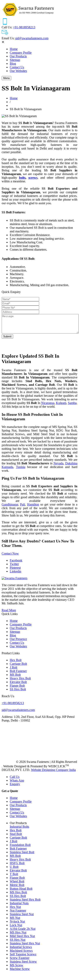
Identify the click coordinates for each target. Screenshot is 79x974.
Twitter (14, 564)
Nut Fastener (18, 910)
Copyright (8, 761)
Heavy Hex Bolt (20, 678)
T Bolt (14, 874)
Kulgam (61, 403)
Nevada (58, 463)
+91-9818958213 (24, 27)
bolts (22, 177)
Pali (22, 504)
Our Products (18, 56)
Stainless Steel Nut (22, 914)
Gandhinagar (10, 504)
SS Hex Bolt (18, 689)
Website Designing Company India (53, 770)
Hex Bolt (15, 660)
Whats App (17, 780)
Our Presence (18, 639)
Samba (72, 403)
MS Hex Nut (18, 932)
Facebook (16, 560)
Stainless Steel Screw (23, 961)
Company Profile (21, 52)
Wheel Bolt (17, 881)
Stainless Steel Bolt (22, 852)
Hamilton (33, 504)
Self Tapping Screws (23, 954)
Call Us (14, 776)
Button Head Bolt (21, 888)
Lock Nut (16, 925)
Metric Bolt (17, 885)
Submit (7, 336)
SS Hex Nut (17, 939)
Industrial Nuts (19, 903)
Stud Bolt (16, 834)
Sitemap (15, 60)
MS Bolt (15, 674)
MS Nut (15, 917)
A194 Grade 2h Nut (22, 928)
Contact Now (10, 553)
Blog (13, 63)
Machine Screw (20, 969)
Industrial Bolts (19, 826)
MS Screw (16, 965)
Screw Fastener (19, 958)
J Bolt (13, 667)
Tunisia (20, 467)
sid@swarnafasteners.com (31, 38)
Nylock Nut (17, 921)
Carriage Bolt (18, 663)
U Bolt (14, 866)
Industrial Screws (21, 947)
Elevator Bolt (18, 682)
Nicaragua (47, 403)
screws (32, 177)
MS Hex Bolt (18, 892)
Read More (9, 610)
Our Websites (18, 71)
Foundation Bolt (20, 845)
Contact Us (17, 67)
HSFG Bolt (17, 863)
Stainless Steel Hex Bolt (25, 899)
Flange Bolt (17, 685)
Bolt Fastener (18, 671)
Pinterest (15, 567)
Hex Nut (15, 907)
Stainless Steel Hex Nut (25, 943)
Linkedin (15, 571)
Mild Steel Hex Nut (22, 936)
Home (14, 49)
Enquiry (15, 784)
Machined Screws (21, 950)
